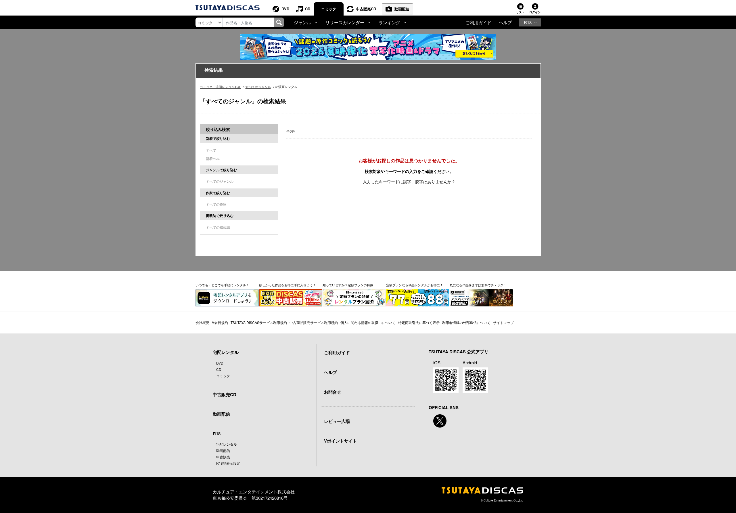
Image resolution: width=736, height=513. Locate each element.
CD (307, 9)
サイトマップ (503, 322)
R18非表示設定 (228, 463)
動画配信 (401, 9)
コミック (328, 9)
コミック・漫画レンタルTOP (220, 86)
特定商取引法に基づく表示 (419, 322)
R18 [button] (528, 22)
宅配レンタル (226, 444)
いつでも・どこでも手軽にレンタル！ (222, 285)
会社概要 (202, 322)
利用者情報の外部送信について (466, 322)
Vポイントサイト (340, 441)
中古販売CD (366, 9)
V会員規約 (220, 322)
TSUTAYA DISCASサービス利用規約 (259, 322)
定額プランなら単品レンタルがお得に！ (414, 285)
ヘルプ (505, 22)
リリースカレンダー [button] (344, 22)
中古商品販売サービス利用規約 (314, 322)
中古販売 (223, 456)
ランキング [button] (389, 22)
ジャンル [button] (302, 22)
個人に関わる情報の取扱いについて (368, 322)
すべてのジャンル (258, 86)
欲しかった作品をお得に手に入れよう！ (287, 285)
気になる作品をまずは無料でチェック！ (478, 285)
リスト (520, 12)
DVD (285, 9)
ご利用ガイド (478, 22)
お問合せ (332, 392)
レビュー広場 (337, 421)
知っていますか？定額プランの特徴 (348, 285)
